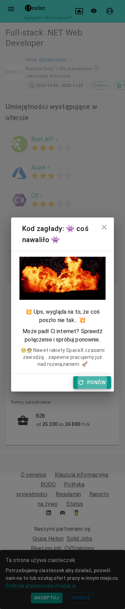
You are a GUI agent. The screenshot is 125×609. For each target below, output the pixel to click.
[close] (104, 227)
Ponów (96, 382)
